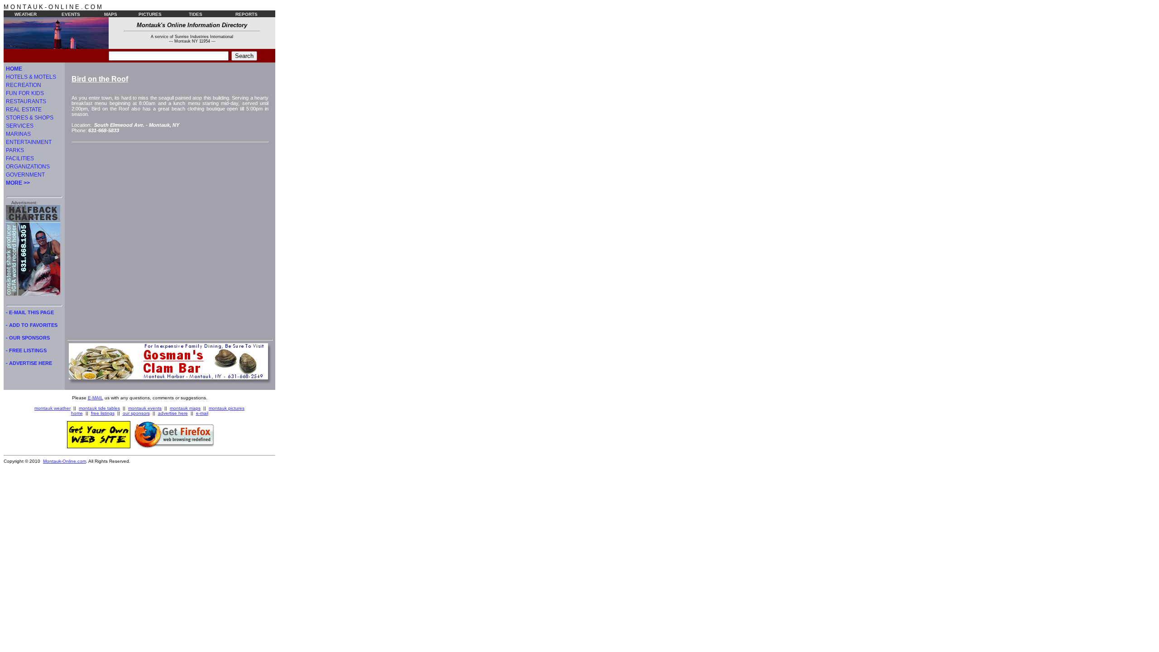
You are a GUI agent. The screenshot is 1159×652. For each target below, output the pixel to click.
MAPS (110, 14)
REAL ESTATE (24, 109)
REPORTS (246, 14)
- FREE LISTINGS (26, 350)
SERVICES (20, 126)
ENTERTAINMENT (29, 142)
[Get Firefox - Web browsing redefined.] (174, 446)
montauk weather (52, 408)
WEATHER (25, 14)
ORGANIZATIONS (28, 166)
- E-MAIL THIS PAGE (30, 312)
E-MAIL (95, 397)
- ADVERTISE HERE (29, 363)
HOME (14, 69)
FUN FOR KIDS (25, 93)
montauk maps (185, 408)
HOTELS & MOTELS (31, 77)
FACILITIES (20, 158)
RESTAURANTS (26, 101)
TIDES (195, 14)
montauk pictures (226, 408)
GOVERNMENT (25, 175)
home (77, 413)
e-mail (202, 413)
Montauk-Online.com (64, 461)
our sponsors (136, 413)
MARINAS (18, 134)
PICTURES (150, 14)
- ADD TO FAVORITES (31, 325)
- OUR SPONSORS (28, 337)
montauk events (145, 408)
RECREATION (23, 85)
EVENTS (71, 14)
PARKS (15, 150)
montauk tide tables (99, 408)
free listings (103, 413)
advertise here (173, 413)
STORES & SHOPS (29, 118)
